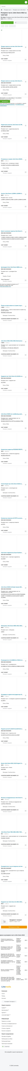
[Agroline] (1, 10)
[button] (26, 2)
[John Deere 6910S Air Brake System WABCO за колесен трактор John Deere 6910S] (14, 577)
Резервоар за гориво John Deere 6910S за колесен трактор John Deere (7, 948)
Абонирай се (5, 101)
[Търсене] (26, 6)
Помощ (3, 996)
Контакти (4, 998)
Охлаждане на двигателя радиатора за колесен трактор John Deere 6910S (8, 962)
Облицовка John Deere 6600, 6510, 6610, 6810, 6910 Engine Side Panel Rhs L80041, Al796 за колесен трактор (8, 979)
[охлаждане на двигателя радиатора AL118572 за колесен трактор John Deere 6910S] (14, 685)
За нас (3, 993)
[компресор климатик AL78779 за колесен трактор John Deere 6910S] (14, 508)
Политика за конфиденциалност (9, 1023)
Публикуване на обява (14, 927)
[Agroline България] (9, 2)
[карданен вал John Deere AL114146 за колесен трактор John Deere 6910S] (14, 367)
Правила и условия (6, 1021)
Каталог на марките (6, 1030)
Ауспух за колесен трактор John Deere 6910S (7, 970)
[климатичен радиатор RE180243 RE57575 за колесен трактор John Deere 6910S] (14, 440)
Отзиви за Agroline (6, 1028)
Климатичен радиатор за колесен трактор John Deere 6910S (7, 940)
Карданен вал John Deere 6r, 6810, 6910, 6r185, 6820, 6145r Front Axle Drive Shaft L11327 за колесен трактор (8, 955)
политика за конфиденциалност (7, 104)
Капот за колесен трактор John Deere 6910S (13, 231)
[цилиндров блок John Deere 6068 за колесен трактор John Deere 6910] (14, 258)
